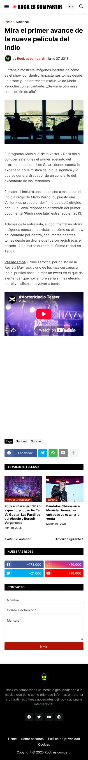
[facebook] (29, 717)
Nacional (22, 22)
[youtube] (49, 717)
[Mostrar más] (73, 453)
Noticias (36, 441)
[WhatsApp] (53, 453)
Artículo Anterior (18, 539)
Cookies (44, 744)
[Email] (63, 453)
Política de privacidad (64, 739)
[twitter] (39, 717)
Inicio (8, 22)
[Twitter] (42, 453)
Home (12, 739)
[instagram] (59, 717)
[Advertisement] (44, 387)
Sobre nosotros (32, 739)
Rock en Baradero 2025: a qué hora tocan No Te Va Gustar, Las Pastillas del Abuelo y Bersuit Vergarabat (23, 514)
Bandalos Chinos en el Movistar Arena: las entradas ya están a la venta (63, 512)
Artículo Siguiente (68, 539)
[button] (6, 7)
